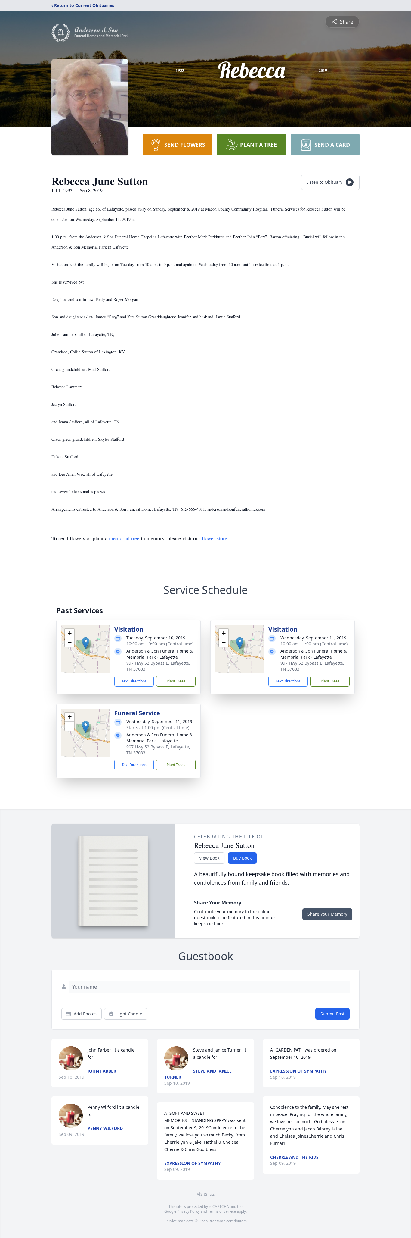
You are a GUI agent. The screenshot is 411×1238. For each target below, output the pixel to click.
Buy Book (242, 858)
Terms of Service (222, 1211)
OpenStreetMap (212, 1221)
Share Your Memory (327, 914)
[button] (85, 643)
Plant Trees (176, 681)
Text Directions (134, 681)
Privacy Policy (188, 1211)
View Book (209, 858)
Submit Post (332, 1014)
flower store (214, 538)
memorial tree (124, 538)
